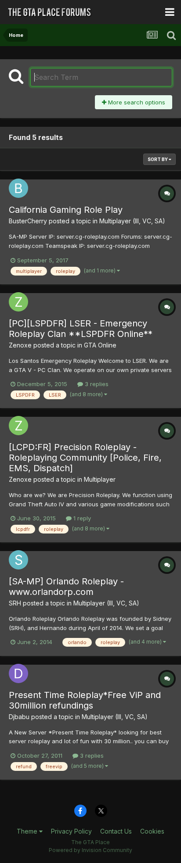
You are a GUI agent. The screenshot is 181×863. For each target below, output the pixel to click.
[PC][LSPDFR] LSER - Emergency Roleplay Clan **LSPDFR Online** (80, 328)
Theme (28, 831)
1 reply (81, 518)
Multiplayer (100, 479)
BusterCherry (28, 221)
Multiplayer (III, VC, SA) (132, 221)
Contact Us (116, 831)
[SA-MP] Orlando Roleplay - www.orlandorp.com (66, 586)
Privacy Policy (71, 831)
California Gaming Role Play (66, 209)
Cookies (152, 831)
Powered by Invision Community (90, 850)
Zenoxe (20, 345)
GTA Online (100, 345)
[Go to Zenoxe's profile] (18, 302)
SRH (15, 603)
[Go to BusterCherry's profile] (18, 188)
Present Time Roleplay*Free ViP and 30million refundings (85, 700)
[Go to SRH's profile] (18, 559)
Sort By (158, 159)
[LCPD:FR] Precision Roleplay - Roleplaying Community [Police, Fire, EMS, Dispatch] (85, 457)
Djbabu (19, 716)
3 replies (96, 383)
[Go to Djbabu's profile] (18, 673)
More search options (135, 102)
